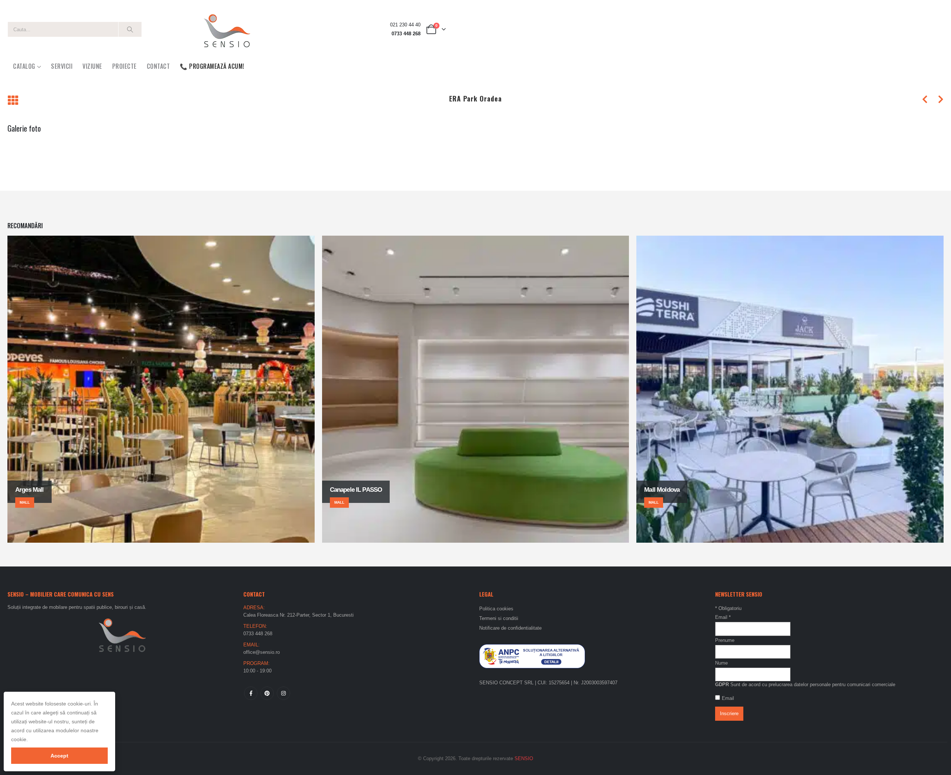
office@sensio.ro (261, 652)
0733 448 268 (406, 33)
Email (723, 617)
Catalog (24, 66)
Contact (158, 66)
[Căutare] (130, 29)
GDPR (722, 684)
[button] (12, 101)
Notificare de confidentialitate (510, 628)
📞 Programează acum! (212, 66)
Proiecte (124, 66)
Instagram (283, 693)
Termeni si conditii (498, 618)
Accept (59, 756)
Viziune (92, 66)
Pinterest (267, 693)
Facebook (250, 693)
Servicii (61, 66)
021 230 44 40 (405, 25)
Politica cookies (496, 608)
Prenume (724, 640)
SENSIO (524, 758)
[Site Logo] (227, 29)
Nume (721, 663)
